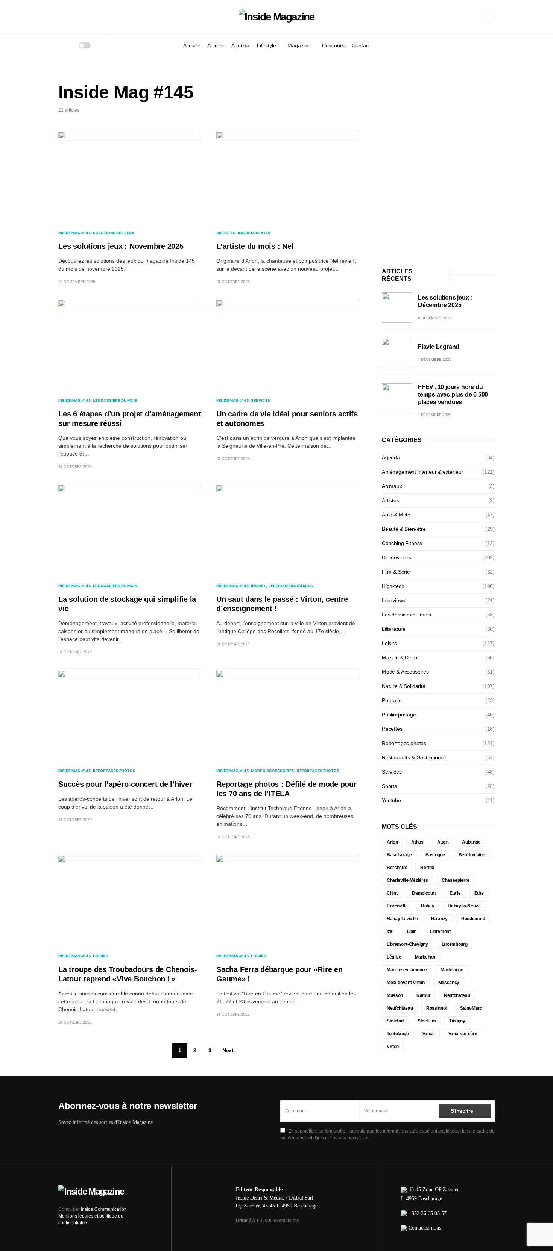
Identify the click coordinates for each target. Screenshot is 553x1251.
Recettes (392, 729)
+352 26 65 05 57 (428, 1213)
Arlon (392, 842)
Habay (427, 906)
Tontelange (398, 1033)
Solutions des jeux (113, 232)
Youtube (391, 800)
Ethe (479, 893)
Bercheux (397, 867)
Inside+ (258, 585)
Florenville (397, 906)
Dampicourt (424, 893)
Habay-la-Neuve (464, 906)
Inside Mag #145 (74, 232)
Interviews (393, 600)
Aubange (471, 842)
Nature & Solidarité (403, 686)
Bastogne (435, 854)
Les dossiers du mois (115, 400)
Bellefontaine (472, 854)
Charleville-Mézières (407, 880)
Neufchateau (457, 995)
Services (260, 400)
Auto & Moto (396, 515)
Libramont (440, 931)
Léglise (394, 957)
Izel (390, 931)
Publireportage (399, 715)
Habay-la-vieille (402, 918)
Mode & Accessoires (272, 770)
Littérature (394, 629)
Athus (417, 842)
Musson (395, 995)
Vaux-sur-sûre (462, 1033)
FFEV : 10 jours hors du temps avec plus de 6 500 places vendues (453, 394)
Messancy (448, 982)
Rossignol (436, 1008)
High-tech (393, 586)
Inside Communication (104, 1209)
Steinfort (395, 1021)
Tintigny (457, 1021)
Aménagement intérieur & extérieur (422, 472)
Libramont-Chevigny (407, 944)
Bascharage (399, 854)
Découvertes (396, 557)
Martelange (452, 969)
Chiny (392, 893)
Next (228, 1050)
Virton (393, 1046)
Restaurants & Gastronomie (414, 757)
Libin (411, 931)
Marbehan (425, 957)
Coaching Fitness (402, 543)
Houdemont (473, 918)
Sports (389, 786)
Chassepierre (455, 880)
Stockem (427, 1021)
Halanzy (439, 918)
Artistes (225, 232)
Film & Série (396, 572)
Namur (423, 995)
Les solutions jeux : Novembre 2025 (121, 246)
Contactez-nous (425, 1228)
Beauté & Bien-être (404, 529)
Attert (443, 842)
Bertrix (427, 867)
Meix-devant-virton (406, 982)
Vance (428, 1033)
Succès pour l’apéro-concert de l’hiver (125, 784)
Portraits (391, 700)
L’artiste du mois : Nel (254, 246)
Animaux (392, 486)
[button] (61, 45)
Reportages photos (114, 770)
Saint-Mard (471, 1008)
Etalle (455, 893)
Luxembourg (455, 944)
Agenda (391, 457)
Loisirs (100, 956)
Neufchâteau (400, 1008)
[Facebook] (489, 16)
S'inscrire (462, 1111)
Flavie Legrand (438, 347)
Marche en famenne (407, 969)
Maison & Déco (399, 657)
